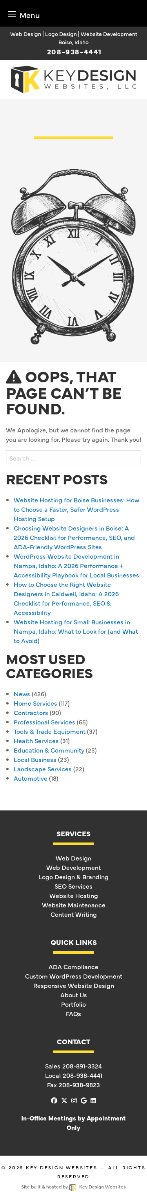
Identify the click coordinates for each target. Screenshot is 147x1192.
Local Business (35, 759)
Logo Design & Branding (73, 876)
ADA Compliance (73, 966)
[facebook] (54, 1100)
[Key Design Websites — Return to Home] (73, 78)
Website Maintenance (73, 904)
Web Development (73, 867)
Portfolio (73, 1004)
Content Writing (74, 914)
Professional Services (44, 721)
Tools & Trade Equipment (49, 731)
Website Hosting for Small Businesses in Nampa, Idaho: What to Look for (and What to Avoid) (76, 631)
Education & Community (49, 750)
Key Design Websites (62, 1167)
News (22, 693)
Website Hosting (73, 895)
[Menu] (12, 14)
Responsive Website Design (73, 985)
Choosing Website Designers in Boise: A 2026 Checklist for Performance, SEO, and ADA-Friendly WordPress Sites (74, 537)
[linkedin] (93, 1100)
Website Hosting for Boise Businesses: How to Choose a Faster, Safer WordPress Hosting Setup (76, 509)
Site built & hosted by (73, 1186)
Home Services (35, 703)
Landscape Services (43, 768)
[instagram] (74, 1100)
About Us (73, 994)
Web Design (73, 857)
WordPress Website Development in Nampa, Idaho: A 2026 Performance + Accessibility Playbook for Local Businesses (76, 565)
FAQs (73, 1013)
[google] (84, 1100)
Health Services (36, 740)
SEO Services (73, 886)
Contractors (31, 712)
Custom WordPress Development (73, 976)
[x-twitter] (64, 1100)
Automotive (30, 778)
